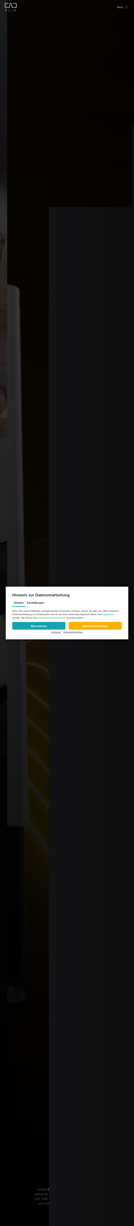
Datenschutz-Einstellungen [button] (52, 617)
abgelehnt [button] (108, 614)
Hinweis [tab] (19, 602)
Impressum (56, 632)
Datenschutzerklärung (73, 632)
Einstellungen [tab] (35, 602)
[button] (38, 626)
